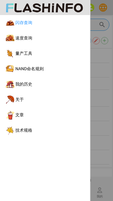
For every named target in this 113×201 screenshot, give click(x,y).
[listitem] (45, 22)
